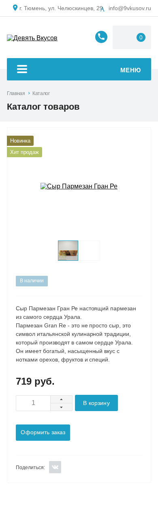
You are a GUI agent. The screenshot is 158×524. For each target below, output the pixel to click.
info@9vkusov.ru (130, 8)
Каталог (40, 93)
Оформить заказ (43, 432)
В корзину (96, 403)
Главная (16, 93)
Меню (130, 70)
